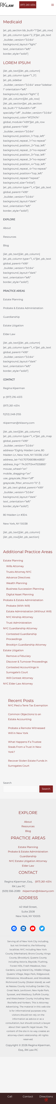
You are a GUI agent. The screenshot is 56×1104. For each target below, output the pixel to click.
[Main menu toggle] (52, 4)
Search (7, 782)
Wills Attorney (15, 566)
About (28, 821)
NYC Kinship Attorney (19, 617)
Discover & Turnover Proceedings (26, 661)
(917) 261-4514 (43, 881)
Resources (28, 826)
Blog (28, 831)
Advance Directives (18, 577)
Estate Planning (13, 560)
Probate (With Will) (18, 605)
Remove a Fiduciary (18, 656)
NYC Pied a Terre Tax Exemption (28, 705)
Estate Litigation (13, 650)
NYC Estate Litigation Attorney (28, 861)
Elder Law (28, 865)
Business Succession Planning (25, 588)
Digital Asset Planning (20, 594)
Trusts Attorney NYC (18, 571)
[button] (27, 4)
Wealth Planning (16, 583)
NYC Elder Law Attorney (18, 683)
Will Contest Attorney (19, 677)
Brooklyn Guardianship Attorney (26, 644)
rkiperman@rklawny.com (38, 891)
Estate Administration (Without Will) (28, 611)
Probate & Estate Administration (23, 600)
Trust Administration (19, 622)
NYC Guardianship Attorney (20, 628)
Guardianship (28, 856)
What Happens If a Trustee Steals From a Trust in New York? (24, 746)
